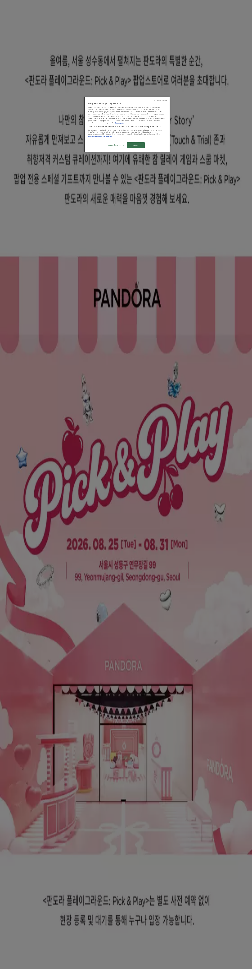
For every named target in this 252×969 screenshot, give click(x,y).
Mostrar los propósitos (116, 145)
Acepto (135, 145)
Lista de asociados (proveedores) (100, 137)
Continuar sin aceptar (160, 100)
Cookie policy (119, 123)
